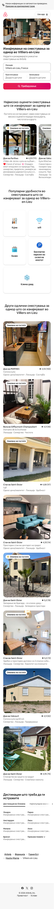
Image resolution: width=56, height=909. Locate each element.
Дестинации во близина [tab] (14, 804)
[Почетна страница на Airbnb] (5, 14)
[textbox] (15, 77)
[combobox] (27, 68)
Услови (34, 895)
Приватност (22, 895)
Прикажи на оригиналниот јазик (20, 6)
